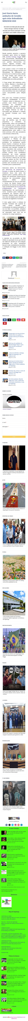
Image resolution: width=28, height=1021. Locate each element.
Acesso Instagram (7, 409)
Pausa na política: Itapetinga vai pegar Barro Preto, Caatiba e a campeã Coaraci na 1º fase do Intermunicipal (16, 288)
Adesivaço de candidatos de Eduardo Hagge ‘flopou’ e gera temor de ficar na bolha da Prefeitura (16, 345)
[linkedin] (21, 825)
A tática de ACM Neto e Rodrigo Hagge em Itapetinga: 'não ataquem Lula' (16, 354)
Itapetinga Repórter (6, 946)
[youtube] (23, 319)
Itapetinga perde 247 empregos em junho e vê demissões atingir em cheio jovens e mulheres (16, 305)
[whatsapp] (14, 319)
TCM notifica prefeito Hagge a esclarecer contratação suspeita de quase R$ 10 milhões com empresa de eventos (16, 881)
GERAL (10, 8)
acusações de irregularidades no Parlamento (14, 187)
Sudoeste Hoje (4, 952)
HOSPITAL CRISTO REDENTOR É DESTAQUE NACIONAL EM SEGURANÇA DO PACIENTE (13, 930)
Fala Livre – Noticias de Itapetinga (9, 922)
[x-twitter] (9, 319)
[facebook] (5, 319)
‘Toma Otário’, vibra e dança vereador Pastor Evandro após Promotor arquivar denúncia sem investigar (16, 839)
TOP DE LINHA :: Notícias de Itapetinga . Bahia (11, 933)
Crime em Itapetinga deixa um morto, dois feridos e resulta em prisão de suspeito (13, 918)
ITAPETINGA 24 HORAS (6, 916)
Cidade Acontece (5, 927)
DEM (21, 110)
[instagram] (19, 319)
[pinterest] (5, 323)
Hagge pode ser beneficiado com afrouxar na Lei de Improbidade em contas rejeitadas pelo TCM (16, 848)
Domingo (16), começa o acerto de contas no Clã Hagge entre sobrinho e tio (17, 372)
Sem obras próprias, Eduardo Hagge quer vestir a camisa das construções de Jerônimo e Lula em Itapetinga (16, 381)
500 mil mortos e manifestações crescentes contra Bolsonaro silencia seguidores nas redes (16, 856)
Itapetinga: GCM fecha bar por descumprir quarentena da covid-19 (11, 948)
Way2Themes (14, 1017)
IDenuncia (17, 278)
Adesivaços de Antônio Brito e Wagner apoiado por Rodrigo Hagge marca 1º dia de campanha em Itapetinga (17, 363)
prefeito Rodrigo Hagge (13, 57)
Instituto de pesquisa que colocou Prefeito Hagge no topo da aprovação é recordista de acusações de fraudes (16, 872)
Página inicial (5, 8)
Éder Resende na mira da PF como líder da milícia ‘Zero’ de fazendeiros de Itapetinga (16, 864)
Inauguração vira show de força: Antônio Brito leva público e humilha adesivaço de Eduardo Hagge (17, 336)
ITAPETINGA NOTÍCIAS (6, 941)
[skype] (12, 825)
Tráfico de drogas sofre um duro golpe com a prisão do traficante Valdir (16, 832)
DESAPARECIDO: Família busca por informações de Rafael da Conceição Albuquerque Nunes (13, 943)
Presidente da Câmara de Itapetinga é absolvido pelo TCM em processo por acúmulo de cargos (16, 297)
